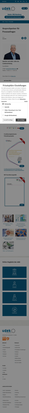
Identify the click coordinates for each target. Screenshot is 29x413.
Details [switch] (26, 101)
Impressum (4, 101)
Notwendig (8, 104)
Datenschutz (23, 99)
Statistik (7, 107)
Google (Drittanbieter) (11, 115)
